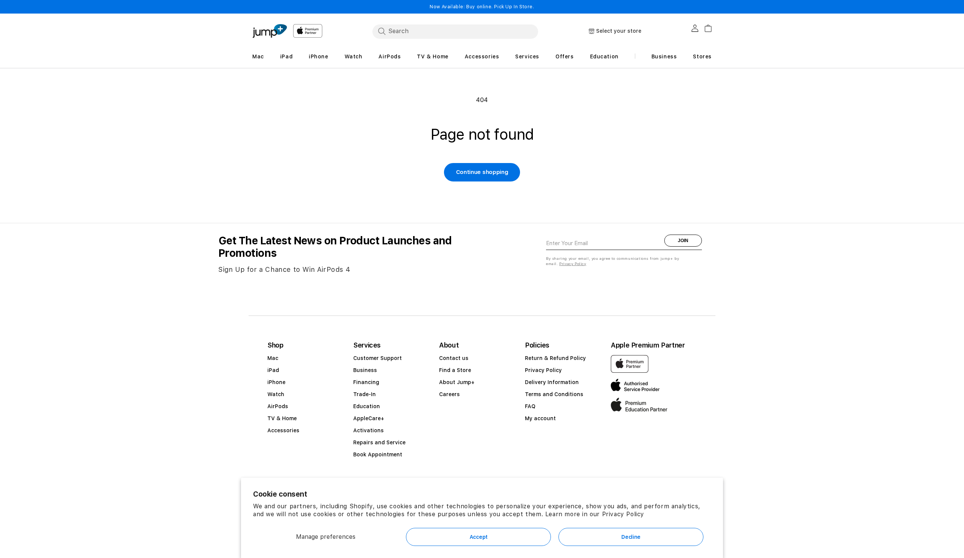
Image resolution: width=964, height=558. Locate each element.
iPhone (276, 382)
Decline (631, 537)
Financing (366, 382)
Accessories (283, 430)
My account (540, 418)
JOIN (683, 240)
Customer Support (377, 358)
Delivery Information (552, 382)
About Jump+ (456, 382)
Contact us (453, 358)
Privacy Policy (623, 514)
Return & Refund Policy (555, 358)
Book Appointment (377, 454)
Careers (449, 394)
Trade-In (364, 394)
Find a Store (455, 370)
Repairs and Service (379, 442)
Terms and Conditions (554, 394)
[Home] (269, 31)
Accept (479, 537)
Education (366, 406)
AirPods (277, 406)
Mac (272, 358)
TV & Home (282, 418)
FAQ (530, 406)
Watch (275, 394)
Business (365, 370)
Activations (368, 430)
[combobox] (455, 31)
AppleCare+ (368, 418)
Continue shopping (482, 172)
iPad (273, 370)
